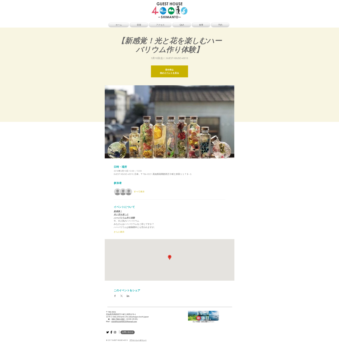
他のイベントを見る (169, 73)
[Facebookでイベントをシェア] (115, 296)
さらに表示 (119, 232)
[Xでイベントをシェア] (121, 296)
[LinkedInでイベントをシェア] (128, 296)
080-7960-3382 (118, 319)
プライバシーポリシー (138, 340)
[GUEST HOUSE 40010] (107, 332)
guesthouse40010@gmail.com (124, 321)
